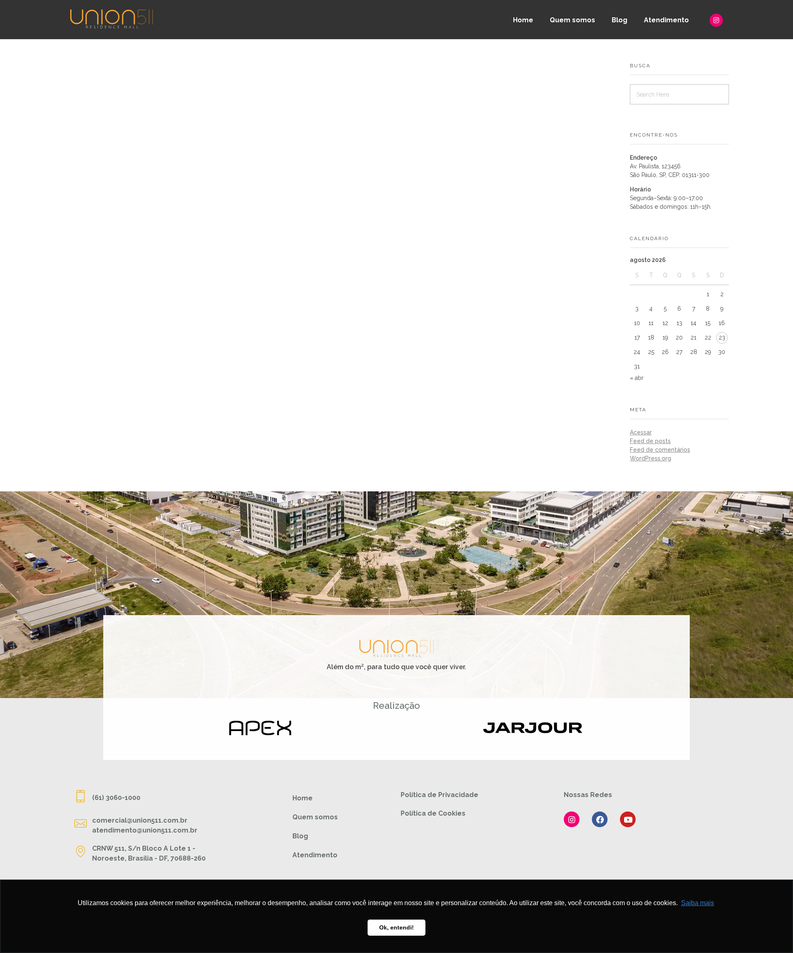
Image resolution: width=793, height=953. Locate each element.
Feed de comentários (660, 449)
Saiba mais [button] (697, 902)
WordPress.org (650, 458)
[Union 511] (111, 18)
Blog (619, 20)
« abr (636, 378)
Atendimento (666, 20)
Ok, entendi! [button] (396, 927)
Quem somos (572, 20)
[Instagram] (716, 20)
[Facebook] (600, 819)
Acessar (641, 432)
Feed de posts (650, 441)
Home (523, 20)
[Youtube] (628, 819)
